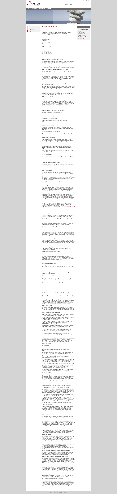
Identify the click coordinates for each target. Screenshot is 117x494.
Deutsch (84, 0)
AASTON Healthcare (32, 8)
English (88, 0)
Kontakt (49, 8)
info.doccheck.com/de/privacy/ (69, 206)
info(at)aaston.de (81, 38)
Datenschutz (32, 31)
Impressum (32, 29)
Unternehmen (42, 8)
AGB (50, 492)
